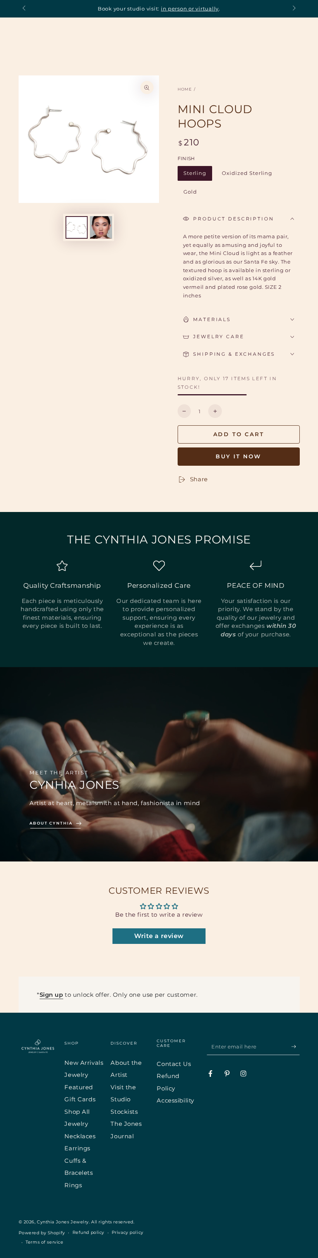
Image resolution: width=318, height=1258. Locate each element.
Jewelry (76, 1074)
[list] (159, 603)
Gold (193, 194)
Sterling (198, 175)
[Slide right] (293, 9)
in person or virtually (190, 8)
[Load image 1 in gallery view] (77, 227)
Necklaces (79, 1136)
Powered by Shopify (42, 1232)
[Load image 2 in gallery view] (101, 227)
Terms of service (44, 1242)
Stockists (124, 1111)
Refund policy (88, 1232)
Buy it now (239, 456)
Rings (73, 1185)
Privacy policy (127, 1232)
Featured (78, 1087)
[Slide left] (25, 9)
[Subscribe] (295, 1046)
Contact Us (174, 1064)
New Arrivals (83, 1062)
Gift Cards (79, 1099)
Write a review (159, 936)
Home (185, 89)
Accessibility (175, 1100)
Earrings (77, 1148)
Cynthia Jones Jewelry (63, 1222)
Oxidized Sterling (246, 175)
